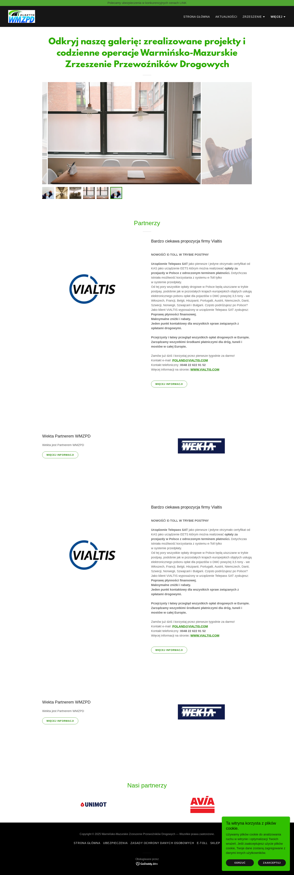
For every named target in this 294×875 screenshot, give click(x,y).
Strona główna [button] (87, 843)
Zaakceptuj (272, 862)
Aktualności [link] (226, 16)
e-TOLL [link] (202, 843)
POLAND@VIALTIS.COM (190, 360)
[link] (21, 16)
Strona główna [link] (196, 16)
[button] (254, 17)
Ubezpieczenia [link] (115, 843)
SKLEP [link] (215, 843)
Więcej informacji (169, 384)
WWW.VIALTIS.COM (204, 369)
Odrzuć (240, 862)
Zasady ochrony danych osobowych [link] (162, 843)
